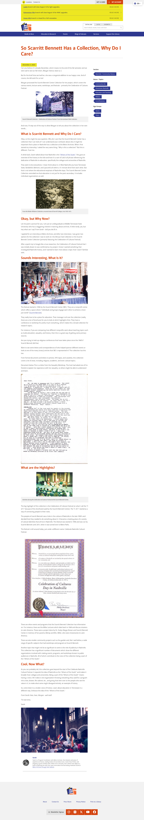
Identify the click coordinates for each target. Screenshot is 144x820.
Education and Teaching (103, 92)
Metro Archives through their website (43, 767)
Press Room (67, 802)
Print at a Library (95, 802)
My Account (116, 2)
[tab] (88, 24)
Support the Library (112, 34)
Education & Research (48, 34)
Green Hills (27, 18)
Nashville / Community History (105, 74)
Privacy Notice (80, 802)
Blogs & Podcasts (80, 34)
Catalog (88, 24)
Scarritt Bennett (35, 313)
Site (98, 24)
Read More (115, 7)
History (98, 97)
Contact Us (36, 2)
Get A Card (101, 2)
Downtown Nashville (102, 88)
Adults (98, 111)
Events (107, 24)
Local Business (100, 101)
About (45, 802)
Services (96, 34)
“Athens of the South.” (68, 155)
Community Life (101, 84)
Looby (26, 7)
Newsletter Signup (57, 812)
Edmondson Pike (29, 13)
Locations (29, 2)
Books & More (29, 34)
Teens (97, 115)
